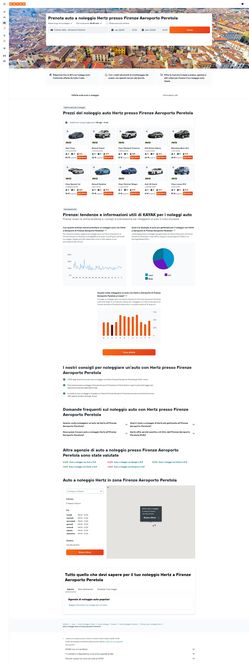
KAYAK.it (66, 624)
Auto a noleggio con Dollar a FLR (80, 467)
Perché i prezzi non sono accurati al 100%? (84, 658)
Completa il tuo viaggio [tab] (107, 589)
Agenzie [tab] (70, 589)
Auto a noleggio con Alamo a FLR (169, 462)
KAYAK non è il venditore (76, 649)
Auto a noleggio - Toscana (107, 624)
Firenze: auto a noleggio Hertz (150, 624)
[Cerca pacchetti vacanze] (4, 28)
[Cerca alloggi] (4, 17)
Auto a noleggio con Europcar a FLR (126, 467)
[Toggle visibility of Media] (149, 278)
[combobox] (60, 23)
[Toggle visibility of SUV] (168, 274)
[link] (129, 352)
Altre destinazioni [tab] (85, 589)
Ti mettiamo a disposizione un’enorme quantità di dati (89, 654)
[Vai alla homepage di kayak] (17, 4)
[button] (4, 4)
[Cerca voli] (4, 12)
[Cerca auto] (4, 22)
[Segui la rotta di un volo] (4, 41)
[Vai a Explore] (4, 35)
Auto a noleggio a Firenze (128, 624)
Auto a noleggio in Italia (86, 624)
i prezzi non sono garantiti (114, 642)
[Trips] (4, 48)
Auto (73, 624)
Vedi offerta (82, 157)
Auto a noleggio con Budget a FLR (125, 462)
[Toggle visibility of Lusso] (149, 274)
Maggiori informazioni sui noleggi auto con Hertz (88, 605)
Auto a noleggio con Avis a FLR (79, 462)
